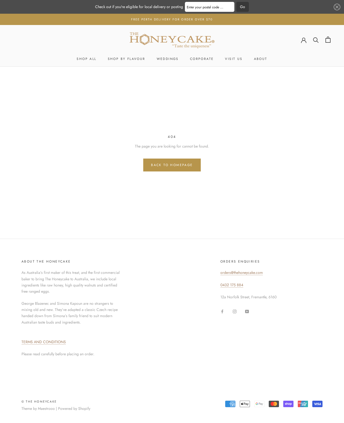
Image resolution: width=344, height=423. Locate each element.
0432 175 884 (231, 285)
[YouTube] (247, 311)
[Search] (316, 39)
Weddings (168, 58)
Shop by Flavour (126, 58)
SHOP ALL (86, 58)
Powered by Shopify (74, 408)
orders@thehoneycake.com (241, 272)
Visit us (233, 58)
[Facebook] (222, 311)
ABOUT (260, 58)
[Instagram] (234, 311)
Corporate (202, 58)
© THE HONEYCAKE (39, 401)
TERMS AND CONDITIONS (44, 342)
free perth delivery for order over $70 (172, 19)
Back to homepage (172, 165)
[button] (336, 7)
